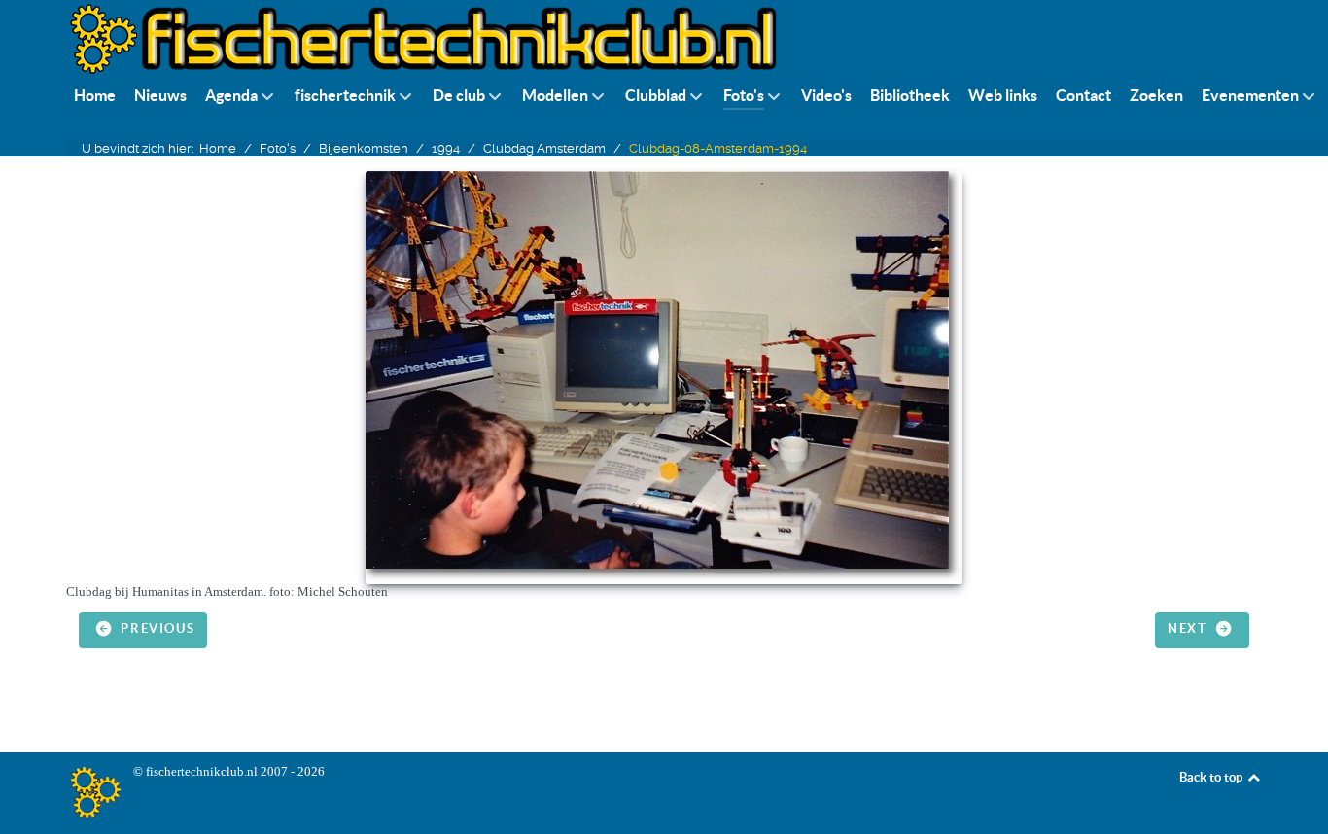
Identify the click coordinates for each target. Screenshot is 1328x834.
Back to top (1212, 777)
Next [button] (1189, 629)
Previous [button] (155, 629)
